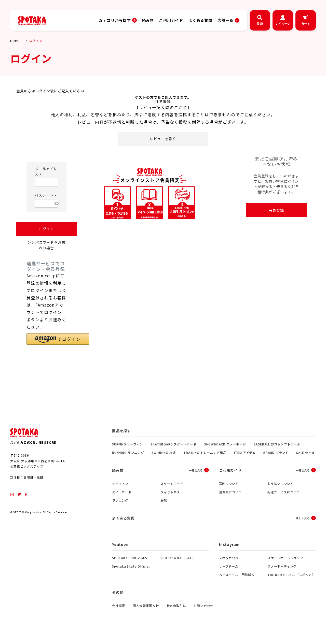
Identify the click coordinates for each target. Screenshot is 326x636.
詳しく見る (303, 518)
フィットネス (170, 492)
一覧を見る (196, 470)
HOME (14, 40)
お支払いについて (280, 483)
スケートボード (171, 483)
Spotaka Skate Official (131, 566)
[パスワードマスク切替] (55, 203)
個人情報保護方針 (146, 605)
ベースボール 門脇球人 (237, 574)
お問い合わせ (203, 605)
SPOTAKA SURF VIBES (129, 558)
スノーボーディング (281, 566)
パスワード (46, 195)
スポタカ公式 (229, 558)
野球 (163, 500)
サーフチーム (228, 566)
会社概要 (118, 605)
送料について (229, 483)
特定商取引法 (176, 605)
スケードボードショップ (285, 558)
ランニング (120, 500)
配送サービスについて (283, 492)
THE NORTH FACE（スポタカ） (291, 574)
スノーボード (122, 492)
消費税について (230, 492)
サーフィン (120, 483)
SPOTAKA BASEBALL (177, 558)
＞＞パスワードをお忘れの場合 (46, 245)
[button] (57, 339)
